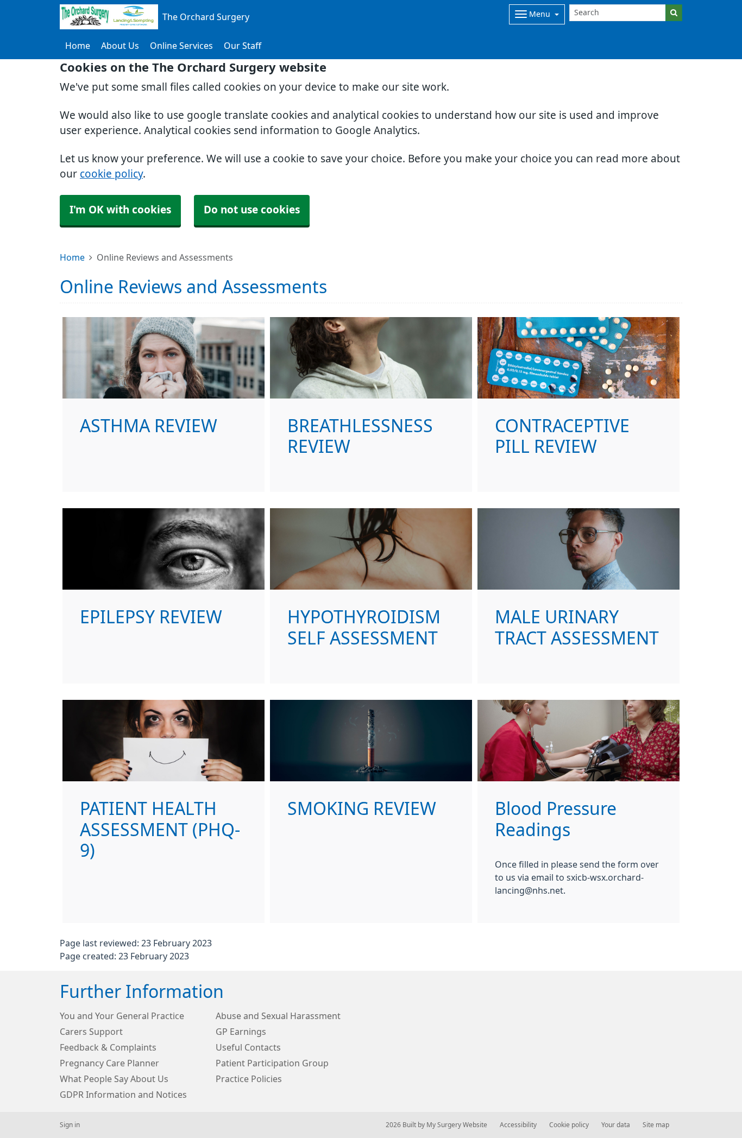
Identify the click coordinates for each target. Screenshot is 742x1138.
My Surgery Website (456, 1125)
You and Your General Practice (122, 1015)
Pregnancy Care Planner (109, 1063)
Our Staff (242, 45)
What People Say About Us (114, 1078)
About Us (120, 45)
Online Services (181, 45)
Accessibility (518, 1125)
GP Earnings (241, 1031)
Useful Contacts (248, 1047)
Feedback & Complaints (108, 1047)
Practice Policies (249, 1078)
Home (72, 257)
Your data (615, 1125)
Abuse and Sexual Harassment (278, 1015)
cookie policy (111, 174)
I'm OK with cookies (120, 210)
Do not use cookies (252, 210)
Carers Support (91, 1031)
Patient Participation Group (272, 1063)
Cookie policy (569, 1125)
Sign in (70, 1125)
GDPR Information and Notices (123, 1094)
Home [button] (77, 45)
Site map (656, 1125)
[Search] (673, 12)
